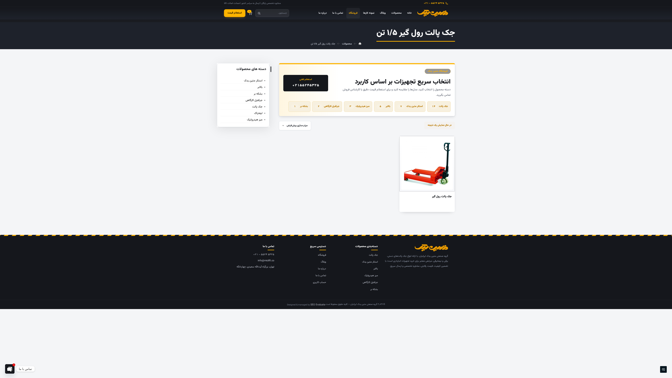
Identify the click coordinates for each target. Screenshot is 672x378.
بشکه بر (301, 106)
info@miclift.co (266, 261)
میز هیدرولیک (359, 106)
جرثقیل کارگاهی (329, 106)
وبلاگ (383, 13)
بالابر (385, 106)
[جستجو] (259, 13)
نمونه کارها (368, 13)
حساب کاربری (319, 282)
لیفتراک (258, 113)
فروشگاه (353, 13)
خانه (409, 13)
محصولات (396, 13)
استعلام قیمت (234, 13)
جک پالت (440, 106)
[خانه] (360, 44)
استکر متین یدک (411, 106)
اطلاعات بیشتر (432, 140)
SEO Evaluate (317, 305)
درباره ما (322, 13)
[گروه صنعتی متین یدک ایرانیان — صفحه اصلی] (432, 13)
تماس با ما (337, 13)
